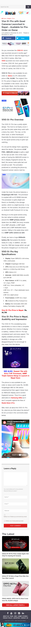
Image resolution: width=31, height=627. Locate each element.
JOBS (15, 616)
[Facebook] (7, 613)
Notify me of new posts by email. (15, 521)
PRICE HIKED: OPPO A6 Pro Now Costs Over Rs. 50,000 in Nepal (15, 600)
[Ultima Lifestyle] (15, 358)
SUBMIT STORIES (22, 616)
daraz (10, 76)
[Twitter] (19, 613)
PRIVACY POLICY (7, 618)
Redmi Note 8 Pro (8, 403)
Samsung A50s (16, 398)
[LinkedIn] (23, 613)
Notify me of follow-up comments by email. (15, 516)
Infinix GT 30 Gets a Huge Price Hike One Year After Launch (15, 577)
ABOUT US (6, 616)
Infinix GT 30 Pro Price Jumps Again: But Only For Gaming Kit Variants (15, 555)
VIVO (3, 61)
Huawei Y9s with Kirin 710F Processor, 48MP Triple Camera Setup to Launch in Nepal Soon (15, 374)
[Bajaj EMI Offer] (15, 625)
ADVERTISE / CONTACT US (20, 618)
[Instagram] (15, 613)
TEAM (11, 616)
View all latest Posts (15, 605)
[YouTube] (11, 613)
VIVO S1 (20, 50)
